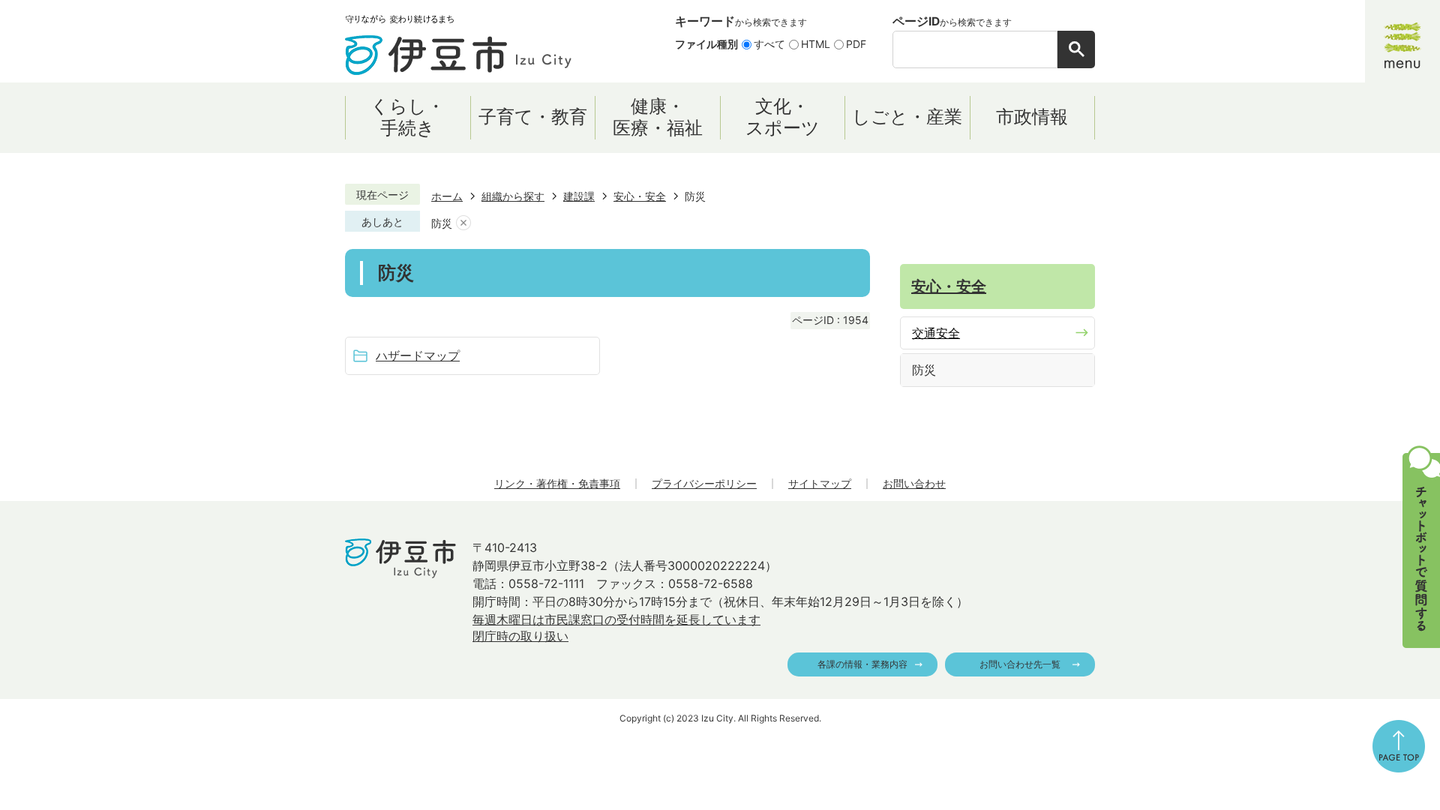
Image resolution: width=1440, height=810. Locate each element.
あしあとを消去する (463, 223)
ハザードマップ (418, 355)
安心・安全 (640, 196)
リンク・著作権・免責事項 (557, 483)
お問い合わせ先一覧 (1020, 664)
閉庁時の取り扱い (520, 636)
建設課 (579, 196)
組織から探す (513, 196)
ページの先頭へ (1398, 746)
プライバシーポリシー (704, 483)
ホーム (447, 196)
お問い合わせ (914, 483)
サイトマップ (819, 483)
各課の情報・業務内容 (863, 664)
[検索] (1076, 49)
